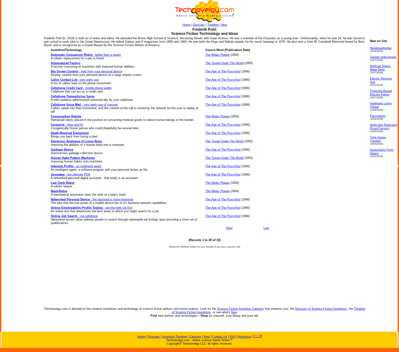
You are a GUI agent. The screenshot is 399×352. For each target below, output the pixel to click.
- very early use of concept (84, 104)
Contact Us (219, 336)
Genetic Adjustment (383, 57)
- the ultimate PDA (70, 174)
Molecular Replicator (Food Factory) (383, 126)
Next (229, 228)
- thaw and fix (67, 124)
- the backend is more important (92, 199)
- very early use (75, 79)
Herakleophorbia (380, 48)
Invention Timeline (174, 336)
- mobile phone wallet (81, 88)
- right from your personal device (86, 71)
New (224, 25)
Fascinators (378, 116)
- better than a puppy (86, 55)
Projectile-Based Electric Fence (381, 92)
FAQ (233, 336)
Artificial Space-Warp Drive (380, 67)
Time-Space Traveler (378, 139)
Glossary (199, 25)
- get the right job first (91, 207)
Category (195, 336)
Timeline (213, 25)
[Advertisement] (19, 108)
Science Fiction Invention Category (240, 308)
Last (266, 228)
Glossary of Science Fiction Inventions (321, 308)
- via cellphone (74, 216)
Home (186, 25)
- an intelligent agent (76, 166)
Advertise (244, 336)
